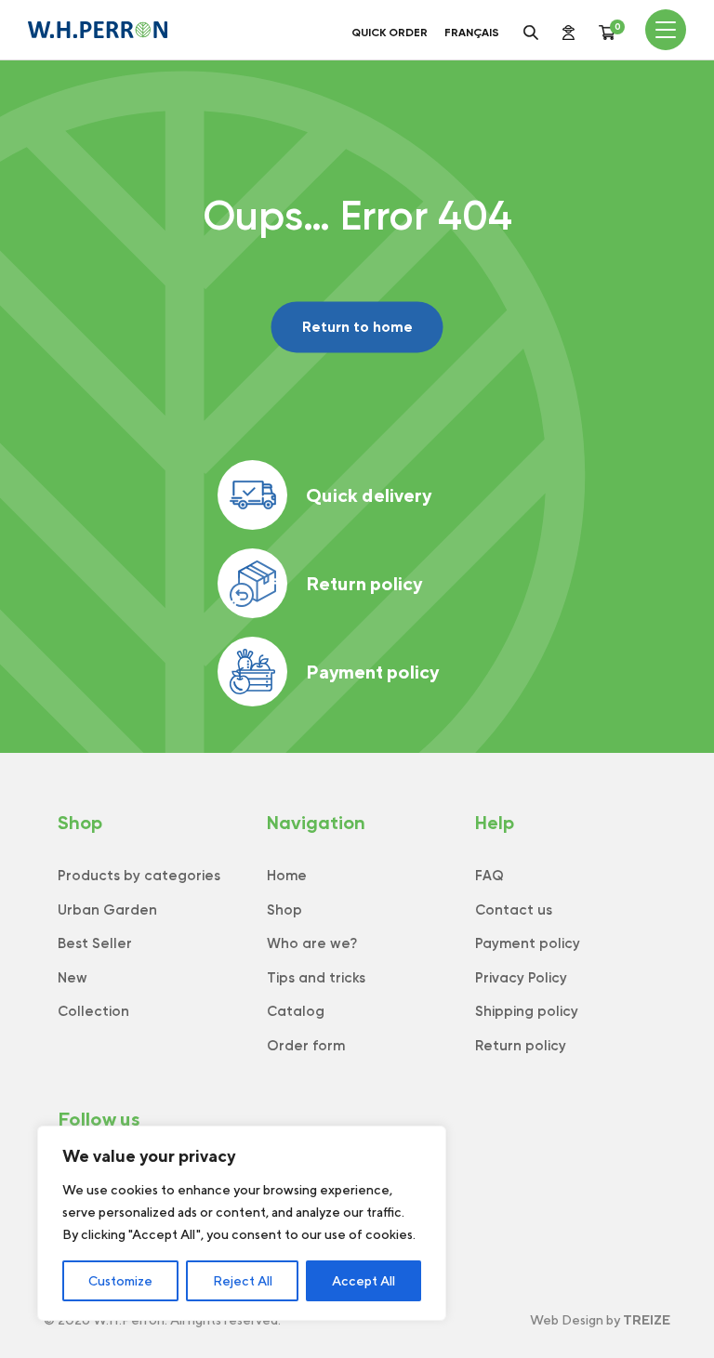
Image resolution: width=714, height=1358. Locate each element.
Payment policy (372, 671)
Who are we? (312, 943)
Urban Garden (107, 910)
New (72, 977)
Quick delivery (368, 495)
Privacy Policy (521, 977)
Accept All (363, 1280)
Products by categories (139, 875)
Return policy (364, 583)
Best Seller (95, 943)
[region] (241, 1223)
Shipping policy (526, 1011)
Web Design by (600, 1319)
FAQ (489, 875)
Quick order (389, 32)
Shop (284, 910)
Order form (306, 1045)
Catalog (295, 1011)
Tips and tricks (316, 977)
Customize (120, 1280)
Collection (93, 1011)
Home (287, 875)
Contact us (513, 910)
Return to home (357, 327)
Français (471, 32)
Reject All (242, 1280)
